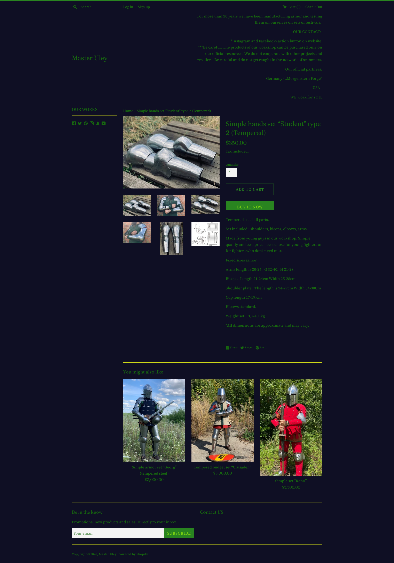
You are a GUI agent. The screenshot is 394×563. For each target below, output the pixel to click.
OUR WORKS (84, 109)
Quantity (232, 164)
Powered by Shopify (133, 554)
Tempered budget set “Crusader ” (222, 467)
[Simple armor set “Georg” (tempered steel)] (154, 420)
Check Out (313, 6)
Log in (128, 6)
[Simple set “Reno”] (291, 427)
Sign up (144, 6)
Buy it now (250, 207)
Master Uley (90, 58)
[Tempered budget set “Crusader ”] (222, 420)
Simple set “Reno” (291, 480)
